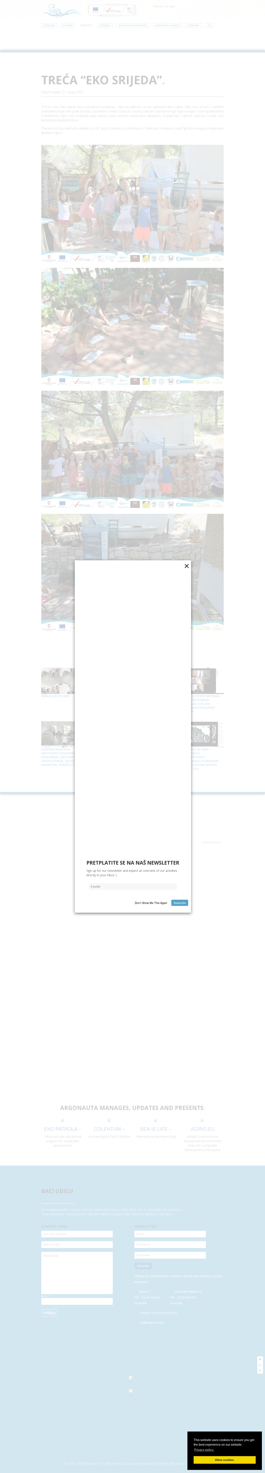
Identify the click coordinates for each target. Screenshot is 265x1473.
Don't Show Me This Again (151, 903)
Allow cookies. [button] (224, 1459)
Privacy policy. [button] (204, 1449)
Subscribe (180, 903)
